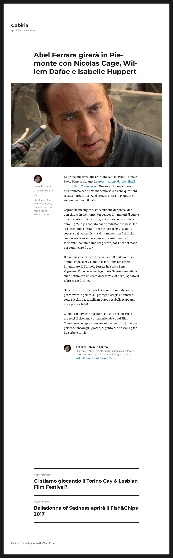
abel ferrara (40, 200)
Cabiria (19, 25)
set (35, 195)
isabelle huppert (43, 207)
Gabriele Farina (42, 186)
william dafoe (41, 214)
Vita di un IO (125, 354)
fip (49, 203)
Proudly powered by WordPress (38, 543)
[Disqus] (86, 421)
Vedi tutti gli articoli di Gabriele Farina (96, 358)
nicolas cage (40, 210)
